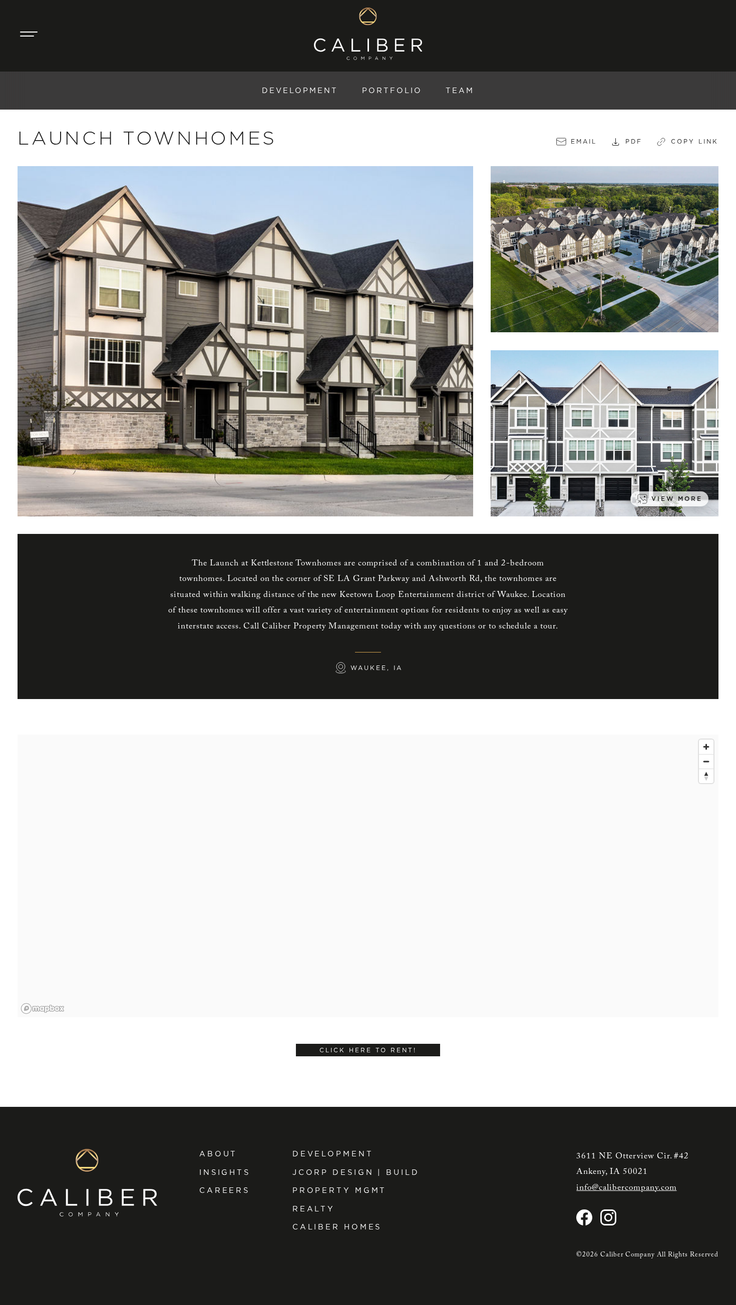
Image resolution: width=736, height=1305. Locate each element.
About (218, 1153)
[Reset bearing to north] (706, 776)
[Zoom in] (706, 747)
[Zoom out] (706, 761)
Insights (224, 1172)
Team (460, 91)
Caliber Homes (337, 1226)
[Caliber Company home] (368, 34)
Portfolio (392, 91)
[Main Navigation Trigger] (29, 34)
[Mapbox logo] (43, 1008)
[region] (368, 876)
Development (300, 91)
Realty (313, 1208)
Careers (224, 1190)
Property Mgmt (339, 1190)
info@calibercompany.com (626, 1187)
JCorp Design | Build (356, 1172)
